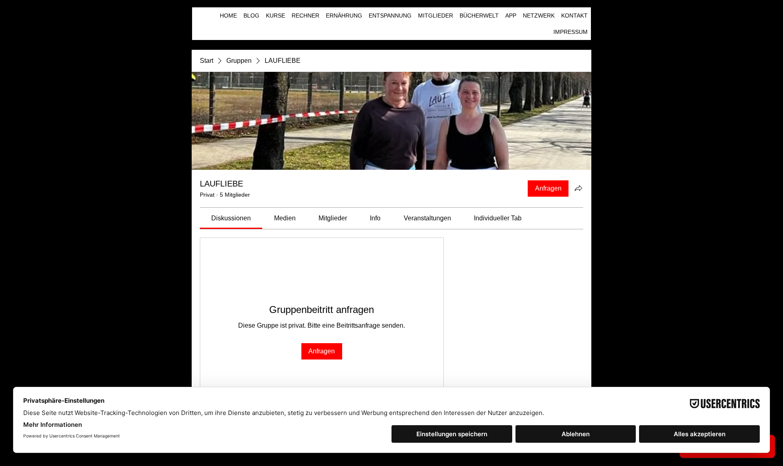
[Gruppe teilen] (578, 188)
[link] (231, 218)
